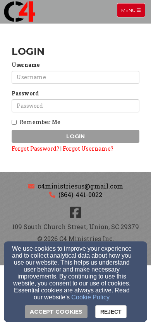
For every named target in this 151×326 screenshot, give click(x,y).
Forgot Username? (88, 148)
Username (25, 64)
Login (75, 136)
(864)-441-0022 (80, 194)
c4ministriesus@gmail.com (80, 186)
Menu (133, 10)
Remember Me (39, 122)
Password (25, 93)
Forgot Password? (35, 148)
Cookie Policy (90, 297)
